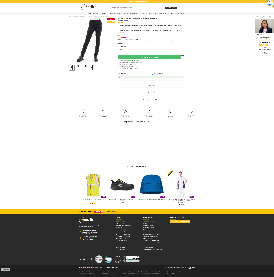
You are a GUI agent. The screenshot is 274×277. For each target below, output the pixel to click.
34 (120, 42)
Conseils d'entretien (151, 89)
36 (124, 42)
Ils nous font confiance (122, 238)
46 (145, 42)
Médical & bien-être (160, 13)
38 (128, 42)
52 (157, 42)
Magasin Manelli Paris (121, 232)
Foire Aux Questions (148, 225)
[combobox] (126, 7)
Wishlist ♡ (145, 223)
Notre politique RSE (121, 223)
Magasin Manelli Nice (121, 229)
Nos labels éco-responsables (123, 225)
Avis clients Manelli (121, 249)
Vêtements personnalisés (122, 245)
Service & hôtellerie (123, 13)
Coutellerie (112, 13)
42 (137, 42)
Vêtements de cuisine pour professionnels (83, 16)
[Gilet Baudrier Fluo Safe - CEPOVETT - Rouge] (93, 203)
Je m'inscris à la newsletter (180, 221)
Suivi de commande (148, 229)
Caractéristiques (151, 82)
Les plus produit (151, 85)
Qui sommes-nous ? (121, 221)
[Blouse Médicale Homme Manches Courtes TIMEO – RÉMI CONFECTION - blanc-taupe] (181, 204)
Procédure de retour (148, 232)
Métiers (176, 13)
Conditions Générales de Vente (151, 234)
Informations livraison (149, 227)
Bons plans (183, 13)
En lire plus (121, 32)
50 (153, 42)
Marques (170, 13)
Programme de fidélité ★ (149, 221)
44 (141, 42)
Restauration (103, 13)
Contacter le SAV (120, 247)
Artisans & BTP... (134, 13)
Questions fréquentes (151, 99)
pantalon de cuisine (131, 30)
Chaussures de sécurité (147, 13)
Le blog (118, 242)
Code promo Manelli (121, 240)
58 (169, 42)
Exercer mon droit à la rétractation (152, 249)
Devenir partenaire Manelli (123, 236)
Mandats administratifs (149, 245)
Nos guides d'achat (148, 247)
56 (165, 42)
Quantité (121, 49)
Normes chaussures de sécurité (151, 242)
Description (151, 92)
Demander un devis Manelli (123, 234)
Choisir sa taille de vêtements (151, 240)
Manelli (70, 16)
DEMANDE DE (170, 7)
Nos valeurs (119, 227)
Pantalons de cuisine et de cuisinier (101, 16)
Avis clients (151, 96)
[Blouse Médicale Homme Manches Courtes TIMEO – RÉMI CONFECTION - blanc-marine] (179, 204)
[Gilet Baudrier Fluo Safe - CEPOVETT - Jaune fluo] (94, 203)
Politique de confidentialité (150, 236)
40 (132, 42)
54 (161, 42)
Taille (120, 39)
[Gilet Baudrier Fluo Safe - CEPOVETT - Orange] (91, 203)
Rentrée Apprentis (92, 13)
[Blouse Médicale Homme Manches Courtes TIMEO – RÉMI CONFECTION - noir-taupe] (183, 204)
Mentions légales (147, 238)
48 (149, 42)
